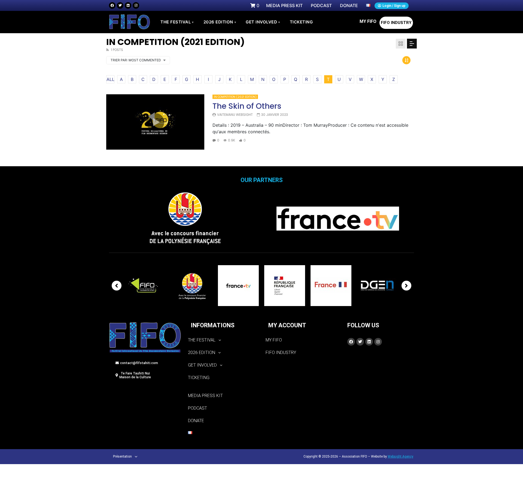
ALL (110, 79)
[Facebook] (112, 5)
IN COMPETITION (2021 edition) (235, 97)
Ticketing (198, 377)
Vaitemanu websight (235, 114)
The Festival (177, 22)
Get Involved (263, 22)
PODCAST (197, 408)
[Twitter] (120, 5)
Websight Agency (400, 456)
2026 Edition (219, 22)
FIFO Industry (396, 22)
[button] (223, 340)
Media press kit (205, 395)
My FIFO (368, 21)
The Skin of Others (246, 106)
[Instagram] (136, 5)
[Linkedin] (128, 5)
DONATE (196, 420)
